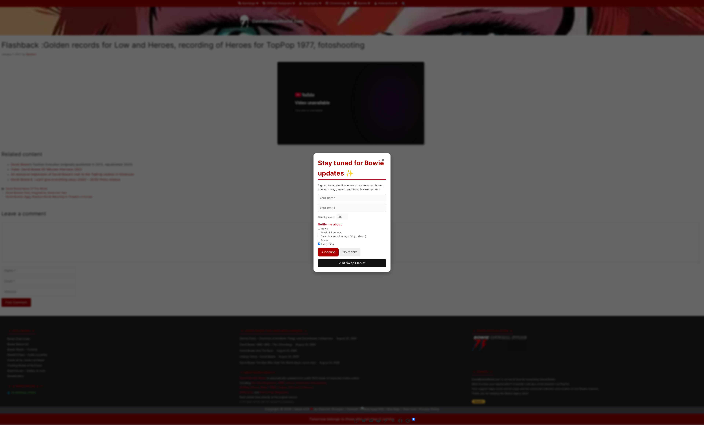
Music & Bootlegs (331, 232)
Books (324, 240)
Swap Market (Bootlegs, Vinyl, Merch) (343, 236)
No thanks (350, 252)
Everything (327, 244)
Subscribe (328, 252)
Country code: (327, 217)
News (324, 228)
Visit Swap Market (352, 263)
